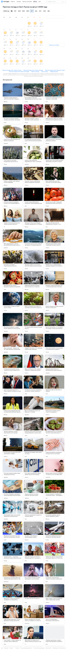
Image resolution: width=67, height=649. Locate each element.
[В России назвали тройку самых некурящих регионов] (12, 469)
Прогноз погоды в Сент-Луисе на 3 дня (11, 70)
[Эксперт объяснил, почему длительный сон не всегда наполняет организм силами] (12, 427)
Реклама (11, 648)
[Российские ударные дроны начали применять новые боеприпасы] (54, 510)
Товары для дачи (54, 71)
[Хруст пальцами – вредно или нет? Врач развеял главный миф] (12, 343)
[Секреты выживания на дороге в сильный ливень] (33, 510)
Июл (27, 11)
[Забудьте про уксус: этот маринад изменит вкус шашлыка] (33, 343)
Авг (32, 11)
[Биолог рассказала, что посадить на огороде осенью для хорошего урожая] (54, 323)
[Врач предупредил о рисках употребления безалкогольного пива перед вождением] (12, 239)
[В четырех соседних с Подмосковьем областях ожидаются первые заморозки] (12, 260)
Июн (23, 11)
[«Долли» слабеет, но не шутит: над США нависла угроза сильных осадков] (33, 260)
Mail (2, 648)
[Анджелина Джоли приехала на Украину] (54, 385)
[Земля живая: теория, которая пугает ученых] (12, 302)
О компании (6, 648)
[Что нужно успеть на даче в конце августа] (33, 323)
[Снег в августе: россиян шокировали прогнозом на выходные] (12, 156)
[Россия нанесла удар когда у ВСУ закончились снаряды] (12, 448)
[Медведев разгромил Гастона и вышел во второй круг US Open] (12, 531)
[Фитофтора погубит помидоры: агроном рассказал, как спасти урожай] (54, 197)
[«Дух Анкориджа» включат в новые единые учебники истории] (12, 385)
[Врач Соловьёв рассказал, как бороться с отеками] (33, 406)
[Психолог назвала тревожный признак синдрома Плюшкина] (33, 176)
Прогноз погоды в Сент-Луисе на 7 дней (55, 70)
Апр (15, 11)
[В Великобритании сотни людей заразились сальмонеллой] (12, 510)
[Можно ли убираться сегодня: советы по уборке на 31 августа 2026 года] (33, 615)
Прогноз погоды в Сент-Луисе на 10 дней (19, 71)
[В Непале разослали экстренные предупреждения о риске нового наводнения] (33, 427)
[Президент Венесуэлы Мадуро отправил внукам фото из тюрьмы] (33, 218)
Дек (49, 11)
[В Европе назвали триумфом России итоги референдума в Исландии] (12, 197)
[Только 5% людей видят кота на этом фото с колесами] (54, 93)
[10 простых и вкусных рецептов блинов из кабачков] (12, 135)
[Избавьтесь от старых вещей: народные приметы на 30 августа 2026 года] (54, 260)
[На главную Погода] (6, 1)
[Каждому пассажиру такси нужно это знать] (33, 448)
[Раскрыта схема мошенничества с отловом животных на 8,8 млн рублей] (54, 281)
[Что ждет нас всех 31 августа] (33, 594)
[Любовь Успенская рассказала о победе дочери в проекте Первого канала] (12, 218)
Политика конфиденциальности (26, 648)
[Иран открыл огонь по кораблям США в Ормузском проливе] (54, 594)
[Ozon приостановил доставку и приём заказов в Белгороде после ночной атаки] (33, 469)
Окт (40, 11)
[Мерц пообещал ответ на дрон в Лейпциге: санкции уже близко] (33, 364)
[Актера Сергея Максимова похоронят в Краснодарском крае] (33, 197)
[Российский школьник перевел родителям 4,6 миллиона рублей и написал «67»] (33, 135)
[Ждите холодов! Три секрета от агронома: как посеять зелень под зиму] (33, 302)
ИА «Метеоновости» (62, 648)
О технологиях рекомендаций (38, 648)
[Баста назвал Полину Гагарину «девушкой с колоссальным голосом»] (33, 573)
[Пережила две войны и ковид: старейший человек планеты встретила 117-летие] (54, 239)
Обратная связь (49, 648)
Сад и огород (44, 71)
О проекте (17, 648)
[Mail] (2, 1)
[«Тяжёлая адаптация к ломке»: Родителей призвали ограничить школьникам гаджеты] (54, 636)
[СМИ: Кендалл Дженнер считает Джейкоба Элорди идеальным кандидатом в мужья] (12, 615)
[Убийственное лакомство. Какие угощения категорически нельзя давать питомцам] (54, 114)
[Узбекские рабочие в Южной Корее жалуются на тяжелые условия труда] (33, 281)
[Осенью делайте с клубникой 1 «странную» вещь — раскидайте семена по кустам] (54, 489)
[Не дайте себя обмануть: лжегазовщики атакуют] (33, 531)
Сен (36, 11)
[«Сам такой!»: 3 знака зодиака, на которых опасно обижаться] (12, 636)
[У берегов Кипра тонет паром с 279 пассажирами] (12, 176)
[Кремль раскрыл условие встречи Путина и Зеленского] (54, 302)
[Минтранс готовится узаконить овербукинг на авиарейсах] (12, 594)
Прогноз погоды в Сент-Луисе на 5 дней (33, 70)
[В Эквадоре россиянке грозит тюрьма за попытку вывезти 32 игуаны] (12, 364)
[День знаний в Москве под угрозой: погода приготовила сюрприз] (54, 176)
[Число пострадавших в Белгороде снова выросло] (54, 615)
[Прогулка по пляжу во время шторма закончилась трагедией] (12, 114)
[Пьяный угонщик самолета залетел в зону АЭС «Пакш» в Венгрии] (12, 93)
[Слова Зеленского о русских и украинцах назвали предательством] (54, 135)
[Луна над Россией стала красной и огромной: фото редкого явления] (54, 343)
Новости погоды (35, 71)
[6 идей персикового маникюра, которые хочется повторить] (54, 448)
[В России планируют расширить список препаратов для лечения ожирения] (12, 489)
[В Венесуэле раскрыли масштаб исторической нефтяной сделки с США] (12, 406)
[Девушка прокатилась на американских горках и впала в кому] (54, 364)
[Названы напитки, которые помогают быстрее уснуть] (33, 489)
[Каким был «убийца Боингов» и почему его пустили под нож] (54, 531)
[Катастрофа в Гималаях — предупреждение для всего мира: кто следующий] (33, 93)
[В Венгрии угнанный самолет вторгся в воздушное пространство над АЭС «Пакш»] (54, 406)
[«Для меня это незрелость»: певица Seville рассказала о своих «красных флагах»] (33, 636)
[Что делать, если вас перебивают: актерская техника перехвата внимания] (33, 385)
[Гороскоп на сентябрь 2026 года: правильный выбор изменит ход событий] (12, 573)
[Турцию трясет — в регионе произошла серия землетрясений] (12, 552)
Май (19, 11)
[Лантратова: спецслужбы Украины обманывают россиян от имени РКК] (54, 156)
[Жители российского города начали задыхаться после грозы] (12, 323)
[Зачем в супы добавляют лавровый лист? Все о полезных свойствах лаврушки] (33, 156)
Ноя (44, 11)
